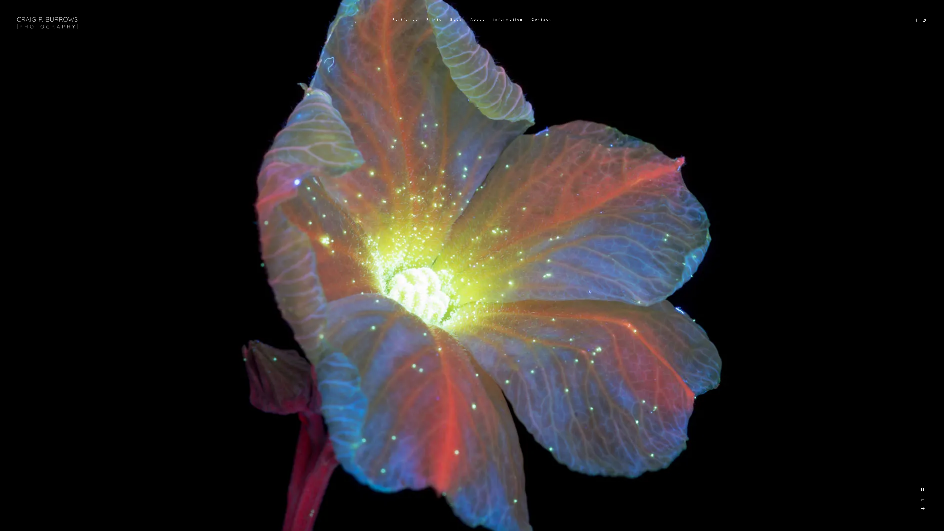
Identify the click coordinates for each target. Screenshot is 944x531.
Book (456, 19)
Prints (434, 19)
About (478, 19)
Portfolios (405, 19)
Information (508, 19)
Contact (541, 19)
